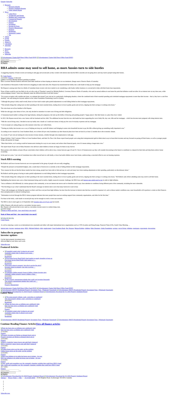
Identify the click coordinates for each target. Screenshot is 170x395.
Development (13, 21)
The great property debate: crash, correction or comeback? (23, 299)
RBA (26, 228)
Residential (12, 31)
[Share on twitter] (7, 218)
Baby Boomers (95, 228)
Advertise (8, 45)
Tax (10, 35)
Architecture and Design (16, 15)
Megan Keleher (79, 228)
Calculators (8, 44)
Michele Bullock (34, 228)
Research (7, 5)
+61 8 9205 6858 (29, 378)
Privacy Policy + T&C (15, 378)
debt (41, 228)
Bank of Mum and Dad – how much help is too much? (19, 214)
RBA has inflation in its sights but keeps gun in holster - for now (21, 358)
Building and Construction (17, 17)
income (11, 228)
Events (7, 38)
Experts (7, 40)
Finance (11, 22)
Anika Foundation (106, 228)
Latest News (12, 14)
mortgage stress (19, 228)
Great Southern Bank (58, 228)
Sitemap (3, 378)
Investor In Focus (14, 26)
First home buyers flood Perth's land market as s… (20, 260)
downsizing (151, 228)
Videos (7, 37)
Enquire (3, 1)
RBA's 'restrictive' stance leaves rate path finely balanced (18, 344)
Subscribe (9, 1)
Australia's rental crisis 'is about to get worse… (19, 253)
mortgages (136, 228)
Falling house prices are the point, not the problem (16, 351)
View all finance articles (48, 324)
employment (47, 228)
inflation (129, 228)
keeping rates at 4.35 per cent (43, 202)
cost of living (122, 228)
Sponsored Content (15, 33)
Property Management (15, 28)
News (6, 12)
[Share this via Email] (10, 218)
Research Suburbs (14, 7)
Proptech (11, 29)
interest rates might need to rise (93, 180)
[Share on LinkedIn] (4, 218)
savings (115, 228)
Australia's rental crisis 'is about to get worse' (18, 313)
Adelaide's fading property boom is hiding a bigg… (21, 274)
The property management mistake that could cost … (21, 281)
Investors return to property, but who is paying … (20, 267)
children (87, 228)
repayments (143, 228)
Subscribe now (5, 244)
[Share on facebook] (2, 218)
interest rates (4, 228)
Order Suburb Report (15, 10)
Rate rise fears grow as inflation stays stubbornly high (21, 306)
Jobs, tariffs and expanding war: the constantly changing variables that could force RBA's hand (30, 365)
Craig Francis (7, 76)
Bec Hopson (70, 228)
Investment (12, 24)
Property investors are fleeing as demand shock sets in (17, 337)
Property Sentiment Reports (17, 8)
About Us (8, 42)
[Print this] (12, 218)
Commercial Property (15, 19)
